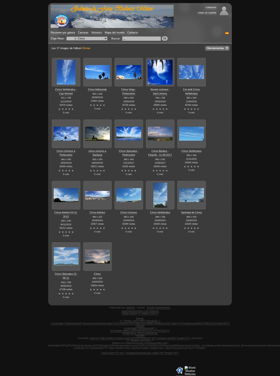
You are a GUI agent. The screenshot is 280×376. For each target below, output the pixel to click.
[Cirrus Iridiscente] (97, 72)
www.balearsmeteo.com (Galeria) (140, 311)
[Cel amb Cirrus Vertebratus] (192, 72)
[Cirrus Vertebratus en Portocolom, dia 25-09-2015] (160, 195)
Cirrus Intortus (97, 212)
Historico (96, 32)
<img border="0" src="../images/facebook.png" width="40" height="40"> (140, 353)
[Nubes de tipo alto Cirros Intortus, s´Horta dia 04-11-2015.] (66, 195)
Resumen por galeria (63, 32)
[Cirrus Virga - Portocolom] (129, 72)
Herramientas (215, 48)
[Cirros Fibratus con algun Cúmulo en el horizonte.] (160, 134)
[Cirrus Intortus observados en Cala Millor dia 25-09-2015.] (97, 195)
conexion (211, 7)
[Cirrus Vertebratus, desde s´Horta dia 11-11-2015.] (192, 134)
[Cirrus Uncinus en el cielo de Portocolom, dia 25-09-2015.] (129, 195)
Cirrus (86, 48)
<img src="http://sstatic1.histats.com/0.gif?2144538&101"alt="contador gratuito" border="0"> (139, 338)
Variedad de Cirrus (191, 212)
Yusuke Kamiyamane (158, 307)
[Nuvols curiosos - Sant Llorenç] (160, 72)
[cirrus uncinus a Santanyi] (97, 134)
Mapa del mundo (114, 32)
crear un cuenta (207, 12)
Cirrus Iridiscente (97, 89)
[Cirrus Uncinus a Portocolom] (66, 134)
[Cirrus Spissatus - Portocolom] (129, 134)
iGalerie (130, 307)
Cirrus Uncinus (128, 212)
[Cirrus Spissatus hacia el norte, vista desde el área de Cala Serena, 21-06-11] (66, 257)
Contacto (132, 32)
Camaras (83, 32)
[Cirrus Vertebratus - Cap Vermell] (66, 72)
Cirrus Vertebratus (191, 151)
